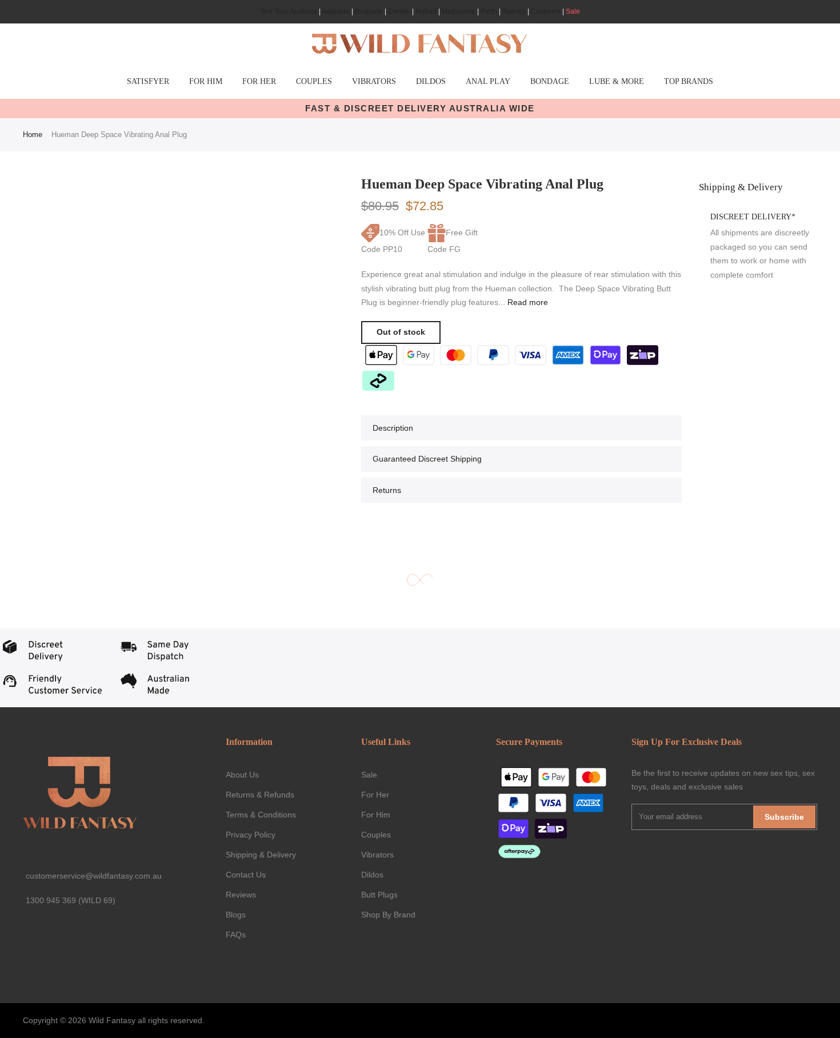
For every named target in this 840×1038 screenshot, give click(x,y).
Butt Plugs (379, 894)
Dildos (372, 874)
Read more (526, 302)
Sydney (514, 11)
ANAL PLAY (488, 81)
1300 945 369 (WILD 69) (70, 900)
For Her (375, 794)
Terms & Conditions (261, 814)
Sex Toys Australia (289, 11)
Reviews (241, 894)
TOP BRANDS (688, 81)
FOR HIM (205, 81)
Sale (573, 11)
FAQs (236, 934)
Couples (376, 834)
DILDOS (431, 81)
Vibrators (377, 854)
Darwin (399, 11)
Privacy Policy (250, 834)
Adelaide (336, 11)
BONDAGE (549, 81)
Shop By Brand (388, 914)
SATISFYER (148, 81)
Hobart (426, 11)
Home (32, 134)
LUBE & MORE (616, 81)
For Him (375, 814)
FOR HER (259, 81)
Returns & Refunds (260, 794)
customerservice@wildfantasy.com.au (94, 875)
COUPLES (314, 81)
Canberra (546, 11)
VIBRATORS (374, 81)
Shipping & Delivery (261, 854)
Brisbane (369, 11)
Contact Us (246, 874)
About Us (242, 774)
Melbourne (458, 11)
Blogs (236, 914)
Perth (489, 11)
